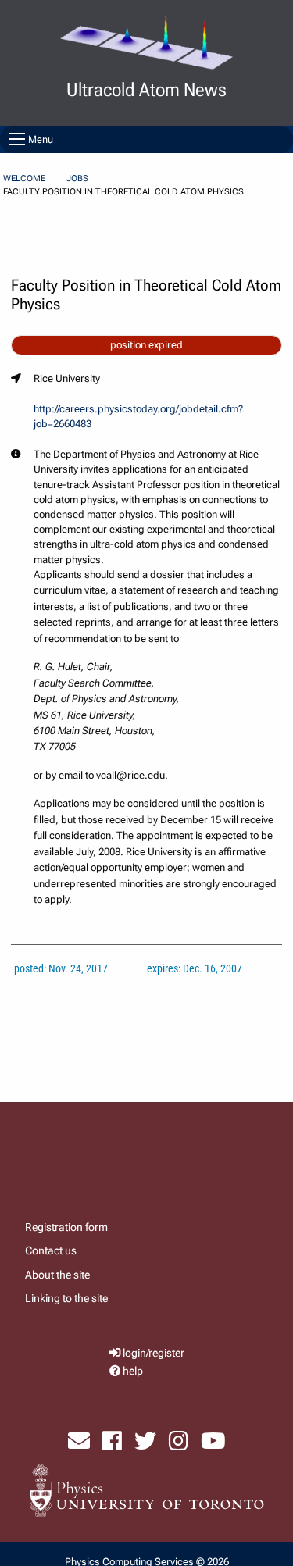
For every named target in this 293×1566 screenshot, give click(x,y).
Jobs (77, 178)
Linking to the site (66, 1298)
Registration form (66, 1227)
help (133, 1371)
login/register (153, 1353)
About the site (57, 1274)
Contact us (51, 1250)
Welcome (24, 178)
